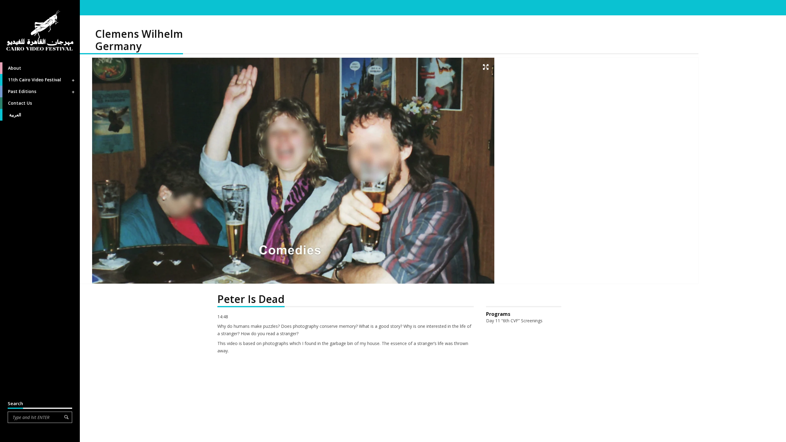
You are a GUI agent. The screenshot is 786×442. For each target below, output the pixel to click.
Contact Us (20, 103)
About (14, 68)
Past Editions (22, 91)
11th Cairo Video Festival (34, 80)
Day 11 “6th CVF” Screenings (514, 321)
